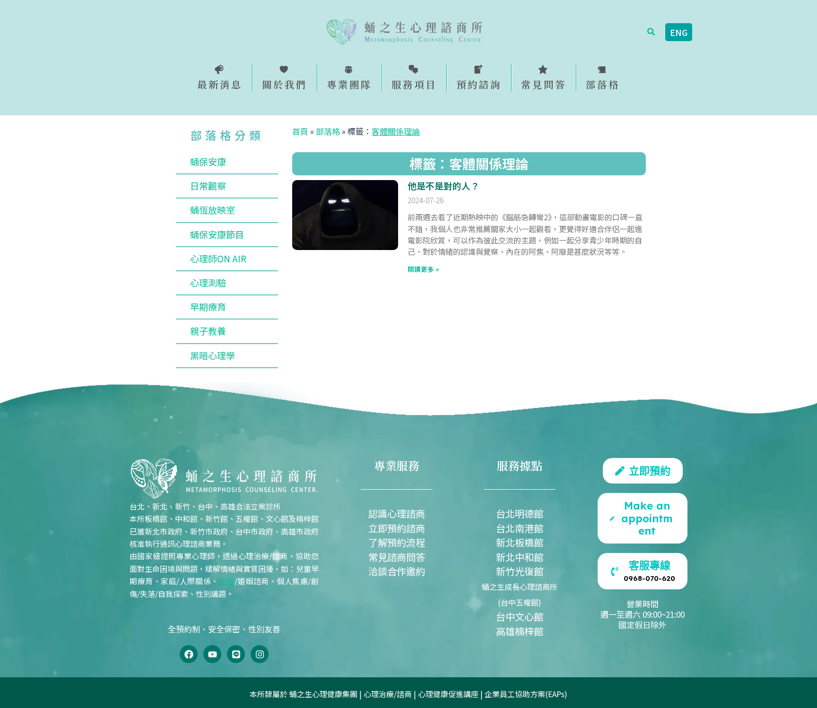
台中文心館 (519, 616)
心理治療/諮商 (388, 693)
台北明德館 (519, 513)
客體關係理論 (396, 131)
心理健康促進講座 (448, 693)
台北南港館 (519, 528)
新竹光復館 (519, 571)
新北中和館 (519, 557)
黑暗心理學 (212, 355)
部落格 (328, 131)
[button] (651, 32)
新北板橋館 (519, 542)
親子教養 (208, 330)
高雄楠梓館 (519, 631)
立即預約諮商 (396, 528)
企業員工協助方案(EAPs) (526, 693)
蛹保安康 (208, 161)
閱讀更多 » (423, 269)
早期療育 (208, 306)
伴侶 (227, 581)
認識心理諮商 (396, 513)
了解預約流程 (396, 542)
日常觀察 (208, 185)
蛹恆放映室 (212, 209)
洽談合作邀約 (396, 571)
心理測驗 (208, 282)
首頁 (300, 131)
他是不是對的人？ (443, 185)
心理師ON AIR (218, 258)
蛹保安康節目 (217, 234)
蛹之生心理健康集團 (323, 693)
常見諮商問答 (396, 557)
